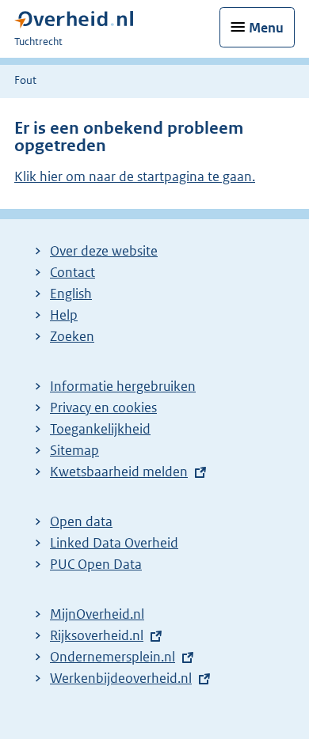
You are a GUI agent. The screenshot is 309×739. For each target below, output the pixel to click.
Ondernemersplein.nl (112, 656)
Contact (72, 272)
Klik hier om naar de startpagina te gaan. (134, 176)
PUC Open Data (96, 564)
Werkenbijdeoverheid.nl (121, 678)
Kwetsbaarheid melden (119, 471)
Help (64, 315)
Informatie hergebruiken (123, 386)
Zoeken (72, 336)
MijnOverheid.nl (97, 614)
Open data (81, 521)
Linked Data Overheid (114, 542)
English (71, 293)
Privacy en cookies (103, 407)
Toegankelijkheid (100, 429)
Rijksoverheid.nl (96, 635)
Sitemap (74, 450)
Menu (266, 27)
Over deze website (104, 251)
